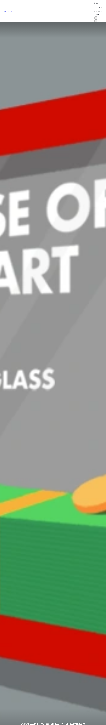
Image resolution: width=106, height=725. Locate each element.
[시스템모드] (95, 20)
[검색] (95, 18)
